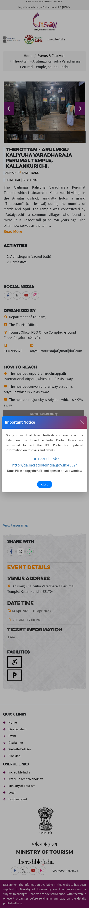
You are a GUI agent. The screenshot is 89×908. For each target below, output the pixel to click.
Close (44, 484)
